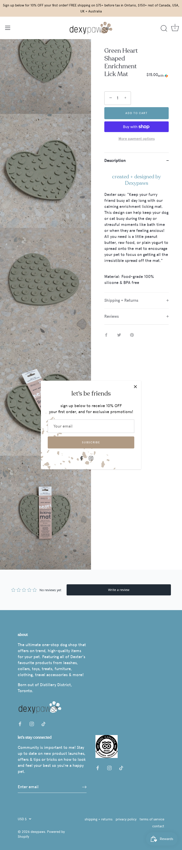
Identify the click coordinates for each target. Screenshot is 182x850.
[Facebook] (81, 457)
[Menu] (8, 28)
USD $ (22, 819)
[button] (163, 76)
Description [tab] (115, 160)
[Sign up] (84, 787)
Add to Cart (136, 113)
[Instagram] (91, 457)
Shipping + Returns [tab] (121, 300)
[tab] (136, 230)
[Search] (164, 28)
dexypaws (38, 832)
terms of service (152, 819)
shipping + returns (99, 819)
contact (158, 826)
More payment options (137, 139)
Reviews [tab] (111, 316)
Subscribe (91, 442)
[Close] (135, 386)
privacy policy (126, 819)
